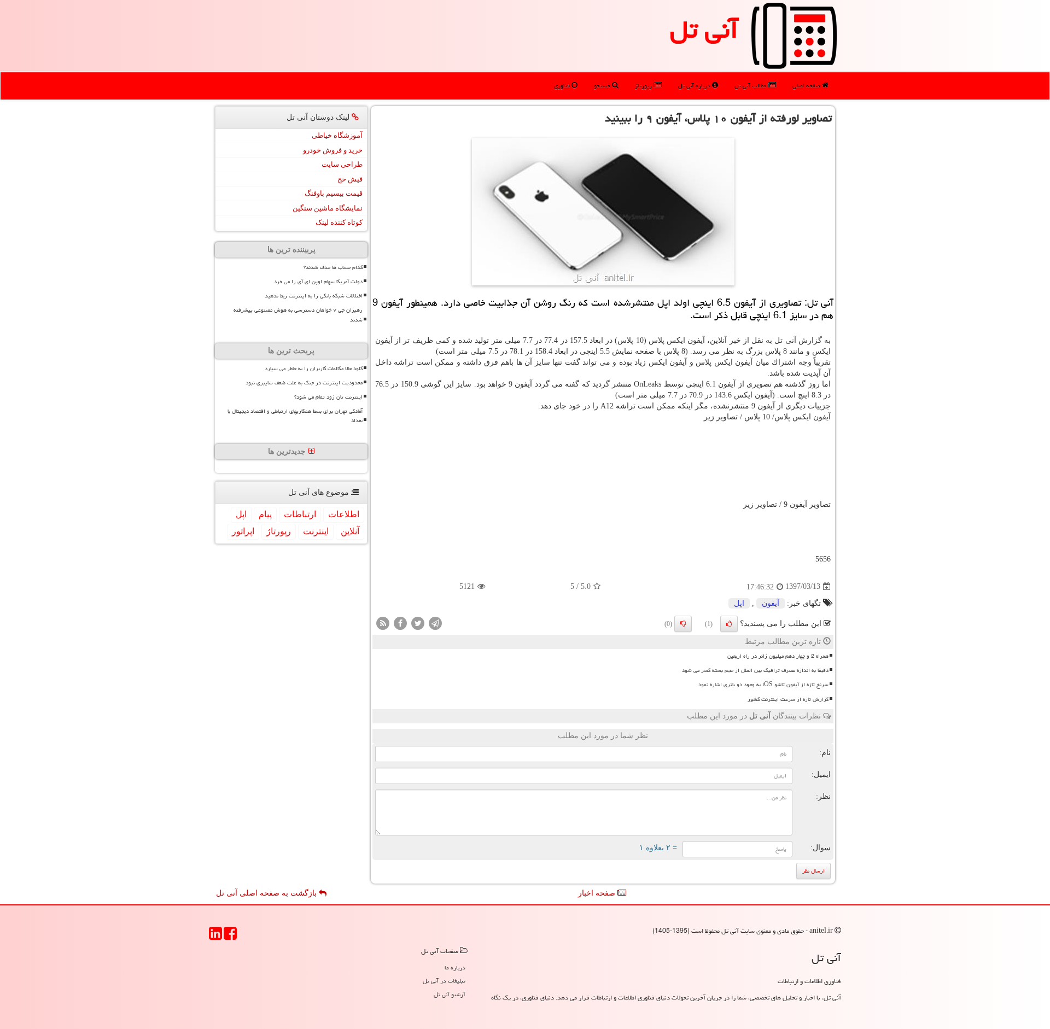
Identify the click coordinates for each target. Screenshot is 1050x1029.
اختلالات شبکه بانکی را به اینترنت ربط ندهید (314, 295)
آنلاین (350, 531)
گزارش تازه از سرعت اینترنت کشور (788, 699)
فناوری (562, 85)
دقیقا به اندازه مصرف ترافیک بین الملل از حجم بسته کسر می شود (755, 670)
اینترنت (316, 531)
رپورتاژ (644, 85)
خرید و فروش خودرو (333, 150)
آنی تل (704, 29)
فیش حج (350, 179)
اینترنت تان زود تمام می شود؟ (328, 396)
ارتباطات (300, 514)
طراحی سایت (342, 164)
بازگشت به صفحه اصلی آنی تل (267, 893)
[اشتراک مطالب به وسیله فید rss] (382, 622)
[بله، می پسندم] (729, 624)
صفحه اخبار (597, 893)
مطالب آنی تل (751, 85)
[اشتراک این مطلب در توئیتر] (417, 622)
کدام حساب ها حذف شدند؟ (333, 267)
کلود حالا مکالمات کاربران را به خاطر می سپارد (314, 368)
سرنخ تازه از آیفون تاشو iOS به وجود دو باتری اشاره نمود (763, 684)
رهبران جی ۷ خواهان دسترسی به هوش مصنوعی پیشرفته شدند (298, 315)
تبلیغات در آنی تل (444, 980)
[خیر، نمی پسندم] (683, 624)
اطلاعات (343, 514)
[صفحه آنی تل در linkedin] (215, 937)
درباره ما (455, 967)
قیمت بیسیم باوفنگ (334, 193)
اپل (739, 603)
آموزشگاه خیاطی (337, 135)
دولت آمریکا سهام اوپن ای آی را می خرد (318, 281)
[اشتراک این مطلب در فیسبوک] (400, 622)
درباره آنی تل (695, 85)
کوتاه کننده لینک (339, 222)
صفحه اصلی (807, 85)
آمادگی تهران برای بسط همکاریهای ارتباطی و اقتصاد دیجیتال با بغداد (295, 416)
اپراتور (243, 531)
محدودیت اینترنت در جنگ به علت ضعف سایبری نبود (304, 382)
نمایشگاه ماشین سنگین (328, 208)
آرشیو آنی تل (449, 994)
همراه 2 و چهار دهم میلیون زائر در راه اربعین (778, 656)
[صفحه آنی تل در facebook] (230, 937)
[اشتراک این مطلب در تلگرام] (435, 622)
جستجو (603, 85)
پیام (265, 514)
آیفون (770, 603)
